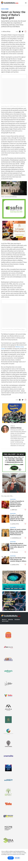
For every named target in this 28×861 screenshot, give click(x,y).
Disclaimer (17, 619)
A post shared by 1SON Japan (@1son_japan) (12, 106)
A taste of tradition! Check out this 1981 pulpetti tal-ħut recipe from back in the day (17, 518)
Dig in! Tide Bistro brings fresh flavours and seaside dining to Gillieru (18, 559)
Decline (17, 858)
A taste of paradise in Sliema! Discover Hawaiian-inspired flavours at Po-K (17, 503)
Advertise (10, 619)
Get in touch (5, 621)
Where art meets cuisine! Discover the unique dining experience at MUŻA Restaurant (18, 532)
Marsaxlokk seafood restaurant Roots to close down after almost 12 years (18, 546)
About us (4, 619)
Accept (11, 858)
